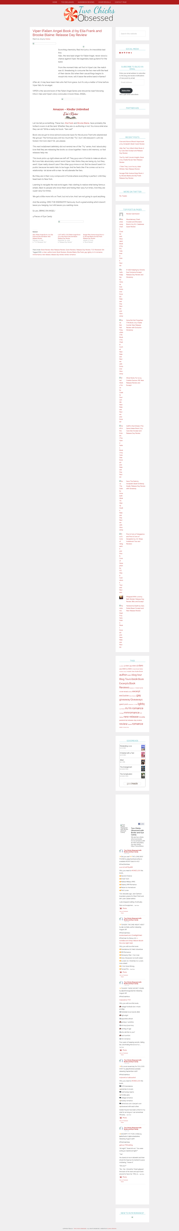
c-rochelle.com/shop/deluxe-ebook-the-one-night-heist (131, 940)
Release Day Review (83, 250)
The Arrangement (126, 767)
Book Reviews (61, 252)
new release (46, 255)
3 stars (126, 666)
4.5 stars (122, 669)
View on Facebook (123, 911)
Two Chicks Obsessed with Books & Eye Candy (89, 13)
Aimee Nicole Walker (137, 669)
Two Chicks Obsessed (80, 1228)
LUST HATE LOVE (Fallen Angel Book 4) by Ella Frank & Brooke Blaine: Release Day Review (69, 236)
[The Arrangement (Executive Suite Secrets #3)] (143, 771)
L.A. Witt (135, 704)
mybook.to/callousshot (127, 1077)
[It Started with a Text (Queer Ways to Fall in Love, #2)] (143, 757)
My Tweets (123, 196)
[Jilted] (143, 764)
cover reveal (123, 691)
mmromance (37, 255)
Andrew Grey (122, 671)
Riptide (130, 724)
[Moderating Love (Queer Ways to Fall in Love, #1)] (143, 750)
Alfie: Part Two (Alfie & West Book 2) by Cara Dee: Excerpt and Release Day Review (131, 150)
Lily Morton (122, 708)
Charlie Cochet (139, 688)
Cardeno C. (132, 688)
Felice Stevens (132, 696)
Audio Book (139, 671)
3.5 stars (132, 666)
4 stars (44, 252)
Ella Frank (69, 123)
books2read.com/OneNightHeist (130, 935)
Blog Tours (125, 679)
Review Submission (133, 214)
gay (85, 252)
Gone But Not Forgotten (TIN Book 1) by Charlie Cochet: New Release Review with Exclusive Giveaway (134, 325)
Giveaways (136, 699)
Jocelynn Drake (124, 768)
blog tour (137, 674)
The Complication (126, 774)
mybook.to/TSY (125, 1000)
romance (72, 255)
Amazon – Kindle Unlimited (71, 109)
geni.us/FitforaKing (126, 1145)
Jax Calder (123, 747)
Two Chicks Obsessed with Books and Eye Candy (132, 851)
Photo (125, 908)
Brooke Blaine (83, 123)
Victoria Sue (126, 727)
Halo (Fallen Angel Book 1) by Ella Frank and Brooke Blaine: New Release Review (43, 236)
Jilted (122, 760)
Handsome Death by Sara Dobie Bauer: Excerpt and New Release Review (135, 608)
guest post (123, 704)
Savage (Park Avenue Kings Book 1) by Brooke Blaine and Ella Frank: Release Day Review (93, 236)
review (66, 255)
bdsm (129, 675)
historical (130, 704)
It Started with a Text (127, 753)
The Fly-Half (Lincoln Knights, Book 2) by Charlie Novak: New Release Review (131, 160)
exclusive (124, 695)
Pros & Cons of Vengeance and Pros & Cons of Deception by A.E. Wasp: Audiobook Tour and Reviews (135, 539)
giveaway (124, 699)
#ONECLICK (136, 870)
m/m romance (97, 252)
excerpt (136, 691)
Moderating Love (126, 746)
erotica (130, 691)
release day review (57, 255)
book (54, 252)
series (121, 727)
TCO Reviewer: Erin (97, 250)
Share (122, 913)
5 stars (129, 669)
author (49, 252)
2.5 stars (121, 666)
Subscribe (126, 91)
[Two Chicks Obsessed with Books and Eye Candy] (125, 828)
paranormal (123, 720)
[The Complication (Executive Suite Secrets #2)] (143, 778)
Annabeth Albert (130, 671)
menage (121, 713)
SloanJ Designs (111, 1228)
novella (142, 717)
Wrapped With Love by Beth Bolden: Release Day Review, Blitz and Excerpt (135, 599)
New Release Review (58, 250)
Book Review (45, 250)
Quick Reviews (71, 250)
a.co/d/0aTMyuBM (126, 867)
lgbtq (89, 252)
